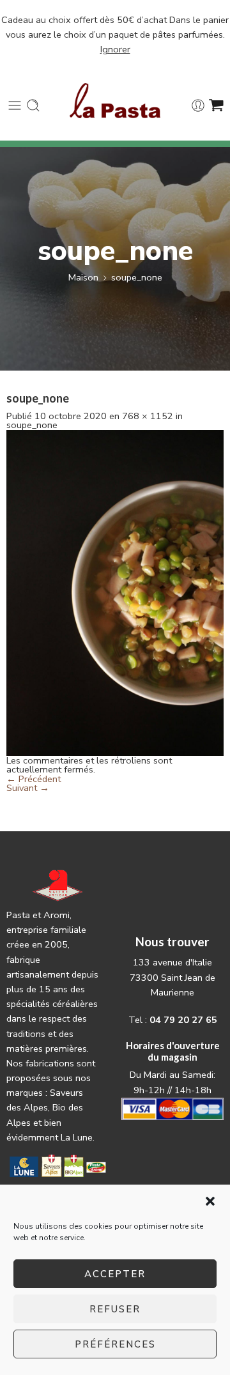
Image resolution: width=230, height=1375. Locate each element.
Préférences (115, 1344)
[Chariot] (216, 105)
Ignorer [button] (115, 49)
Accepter (115, 1274)
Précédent (33, 778)
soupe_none (136, 277)
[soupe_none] (115, 591)
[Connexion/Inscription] (198, 105)
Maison (83, 277)
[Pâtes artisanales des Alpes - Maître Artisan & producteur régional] (115, 100)
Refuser (115, 1309)
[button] (210, 1201)
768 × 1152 (147, 416)
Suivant (27, 787)
